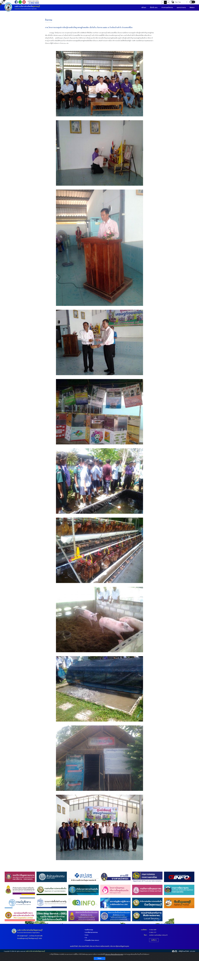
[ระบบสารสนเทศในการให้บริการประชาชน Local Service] (147, 916)
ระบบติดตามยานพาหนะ (91, 932)
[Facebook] (16, 2)
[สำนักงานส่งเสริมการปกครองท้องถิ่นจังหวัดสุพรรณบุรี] (147, 903)
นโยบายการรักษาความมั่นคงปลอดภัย (99, 946)
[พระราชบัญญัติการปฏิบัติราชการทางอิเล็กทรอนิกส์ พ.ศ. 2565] (115, 903)
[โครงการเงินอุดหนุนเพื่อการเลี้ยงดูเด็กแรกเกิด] (115, 890)
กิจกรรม (48, 20)
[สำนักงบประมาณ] (52, 877)
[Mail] (24, 2)
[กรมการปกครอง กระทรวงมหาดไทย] (147, 877)
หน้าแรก (143, 7)
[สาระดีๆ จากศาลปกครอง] (115, 877)
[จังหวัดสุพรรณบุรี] (179, 903)
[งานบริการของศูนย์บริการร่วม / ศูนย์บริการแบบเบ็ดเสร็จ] (52, 916)
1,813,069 (192, 951)
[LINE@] (20, 2)
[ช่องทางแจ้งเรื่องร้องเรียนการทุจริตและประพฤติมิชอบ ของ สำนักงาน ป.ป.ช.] (83, 916)
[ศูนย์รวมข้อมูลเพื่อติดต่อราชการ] (83, 903)
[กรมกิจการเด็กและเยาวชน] (147, 890)
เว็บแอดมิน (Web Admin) (92, 940)
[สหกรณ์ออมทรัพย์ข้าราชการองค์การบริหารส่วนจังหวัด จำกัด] (20, 916)
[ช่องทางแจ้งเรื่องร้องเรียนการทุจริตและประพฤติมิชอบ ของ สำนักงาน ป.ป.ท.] (115, 916)
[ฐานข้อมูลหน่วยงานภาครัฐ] (179, 877)
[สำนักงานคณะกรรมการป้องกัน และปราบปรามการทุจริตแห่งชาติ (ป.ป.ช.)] (20, 890)
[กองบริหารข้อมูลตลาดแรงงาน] (20, 877)
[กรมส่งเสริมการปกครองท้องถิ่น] (52, 890)
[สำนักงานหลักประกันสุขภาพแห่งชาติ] (83, 877)
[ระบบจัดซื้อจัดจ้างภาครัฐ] (52, 903)
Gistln (86, 935)
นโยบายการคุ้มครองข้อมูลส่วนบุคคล (119, 946)
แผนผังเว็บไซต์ (74, 946)
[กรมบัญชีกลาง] (20, 903)
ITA (86, 937)
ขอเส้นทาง (154, 940)
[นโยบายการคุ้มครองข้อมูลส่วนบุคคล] (173, 951)
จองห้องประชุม (89, 930)
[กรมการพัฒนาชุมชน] (179, 890)
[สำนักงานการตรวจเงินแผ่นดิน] (83, 890)
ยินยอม (99, 958)
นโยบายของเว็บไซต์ (84, 946)
